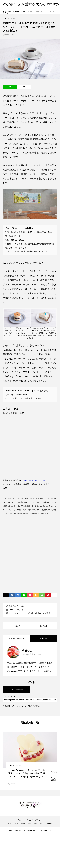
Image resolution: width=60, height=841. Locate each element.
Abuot (20, 820)
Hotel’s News (14, 610)
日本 (21, 610)
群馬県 (47, 613)
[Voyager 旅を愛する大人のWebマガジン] (30, 804)
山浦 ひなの (19, 606)
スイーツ (18, 613)
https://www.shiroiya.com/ (34, 480)
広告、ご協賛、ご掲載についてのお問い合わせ (25, 823)
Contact (49, 823)
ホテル (24, 613)
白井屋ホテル (39, 613)
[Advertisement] (30, 556)
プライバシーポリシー (33, 820)
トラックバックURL (10, 696)
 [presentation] (55, 728)
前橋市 (30, 613)
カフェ (11, 613)
